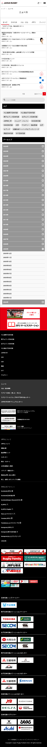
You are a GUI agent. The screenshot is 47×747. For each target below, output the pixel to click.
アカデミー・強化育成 (29, 125)
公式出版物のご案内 (7, 466)
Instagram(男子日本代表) (8, 532)
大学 (17, 125)
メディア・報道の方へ (7, 470)
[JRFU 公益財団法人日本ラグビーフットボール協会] (9, 3)
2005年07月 (7, 273)
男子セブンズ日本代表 (11, 117)
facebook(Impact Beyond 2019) (11, 500)
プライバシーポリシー (33, 739)
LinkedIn (3, 541)
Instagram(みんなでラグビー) (10, 536)
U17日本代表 (20, 133)
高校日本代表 (8, 133)
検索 (4, 100)
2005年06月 (7, 277)
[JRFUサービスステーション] (23, 324)
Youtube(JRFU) (5, 518)
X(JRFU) (3, 504)
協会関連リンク (5, 453)
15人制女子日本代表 (28, 113)
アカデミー (4, 375)
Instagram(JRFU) (6, 527)
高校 (2, 366)
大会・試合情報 (5, 388)
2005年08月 (7, 269)
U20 (2, 362)
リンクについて (21, 739)
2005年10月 (7, 261)
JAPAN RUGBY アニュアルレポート (12, 402)
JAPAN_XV (8, 121)
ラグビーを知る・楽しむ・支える (11, 393)
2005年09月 (7, 265)
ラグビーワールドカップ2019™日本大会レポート (15, 397)
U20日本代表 (8, 125)
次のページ (38, 94)
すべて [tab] (5, 22)
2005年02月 (7, 293)
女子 (41, 125)
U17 (2, 370)
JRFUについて (5, 444)
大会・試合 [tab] (24, 22)
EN (41, 3)
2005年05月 (7, 281)
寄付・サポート (5, 461)
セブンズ (7, 129)
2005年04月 (7, 285)
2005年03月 (7, 289)
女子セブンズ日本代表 (29, 117)
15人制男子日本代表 (11, 113)
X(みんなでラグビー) (7, 514)
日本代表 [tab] (14, 22)
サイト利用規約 (12, 739)
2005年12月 (7, 253)
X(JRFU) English (6, 509)
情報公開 (3, 448)
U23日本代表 (35, 121)
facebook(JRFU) (6, 491)
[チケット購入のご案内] (23, 313)
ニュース (3, 384)
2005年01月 (7, 297)
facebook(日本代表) (7, 495)
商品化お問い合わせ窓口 (8, 475)
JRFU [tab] (34, 22)
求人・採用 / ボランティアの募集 (10, 479)
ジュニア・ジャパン (21, 121)
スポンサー (4, 457)
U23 (2, 357)
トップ (3, 8)
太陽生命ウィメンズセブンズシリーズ (26, 129)
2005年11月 (7, 257)
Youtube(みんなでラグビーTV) (10, 523)
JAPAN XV (4, 353)
